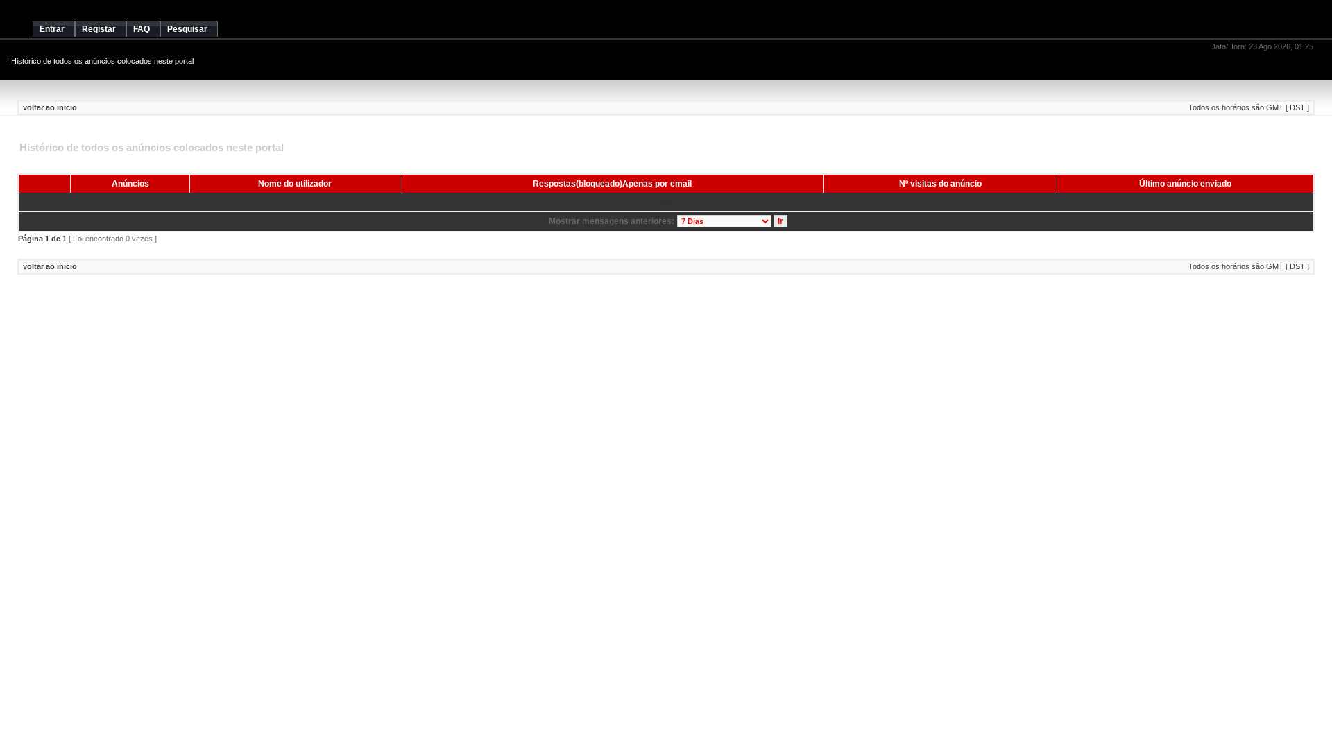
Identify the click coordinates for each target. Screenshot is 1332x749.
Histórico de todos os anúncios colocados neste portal (102, 61)
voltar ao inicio (50, 107)
